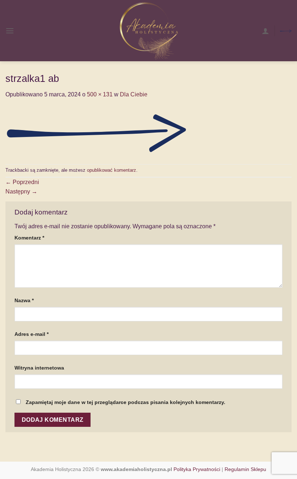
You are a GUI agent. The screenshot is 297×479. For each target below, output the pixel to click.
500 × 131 (100, 94)
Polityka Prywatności (196, 469)
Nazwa (24, 300)
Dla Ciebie (133, 94)
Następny (21, 191)
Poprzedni (22, 182)
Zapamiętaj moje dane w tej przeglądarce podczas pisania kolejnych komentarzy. (125, 402)
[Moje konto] (265, 31)
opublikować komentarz (111, 170)
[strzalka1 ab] (96, 131)
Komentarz (29, 238)
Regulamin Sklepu (245, 469)
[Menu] (9, 30)
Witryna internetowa (39, 368)
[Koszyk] (286, 30)
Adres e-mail (31, 334)
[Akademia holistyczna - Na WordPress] (148, 30)
